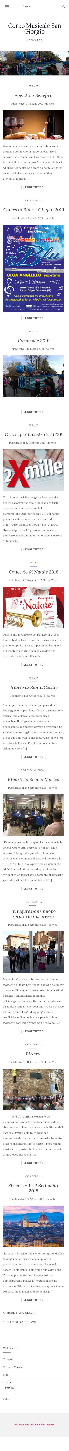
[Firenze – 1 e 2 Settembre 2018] (33, 1226)
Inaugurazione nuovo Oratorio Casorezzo (33, 913)
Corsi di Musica (32, 770)
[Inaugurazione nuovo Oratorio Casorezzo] (33, 952)
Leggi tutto (33, 187)
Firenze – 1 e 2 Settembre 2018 (33, 1188)
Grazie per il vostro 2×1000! (33, 434)
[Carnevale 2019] (33, 376)
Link (5, 1374)
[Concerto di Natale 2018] (33, 607)
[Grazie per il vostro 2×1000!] (33, 470)
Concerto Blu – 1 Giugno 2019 (33, 210)
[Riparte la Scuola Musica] (33, 815)
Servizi (34, 86)
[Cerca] (63, 7)
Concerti (32, 200)
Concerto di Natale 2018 (33, 572)
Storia (7, 1382)
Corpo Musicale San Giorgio (34, 28)
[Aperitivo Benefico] (33, 124)
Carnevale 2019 (33, 341)
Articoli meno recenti (20, 1312)
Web (51, 103)
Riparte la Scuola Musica (33, 779)
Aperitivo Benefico (34, 95)
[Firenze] (33, 1089)
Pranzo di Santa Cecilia (33, 687)
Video (6, 1399)
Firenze (33, 1054)
